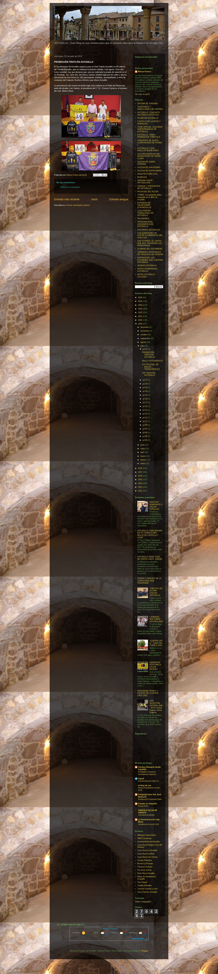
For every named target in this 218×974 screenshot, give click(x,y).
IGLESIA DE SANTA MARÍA (149, 171)
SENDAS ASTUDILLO (146, 265)
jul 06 (145, 432)
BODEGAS (142, 177)
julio (142, 346)
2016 (140, 476)
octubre (143, 334)
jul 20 (145, 391)
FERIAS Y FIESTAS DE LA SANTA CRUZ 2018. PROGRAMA (149, 580)
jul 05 (145, 436)
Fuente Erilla (143, 806)
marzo (143, 456)
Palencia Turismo (144, 867)
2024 (140, 305)
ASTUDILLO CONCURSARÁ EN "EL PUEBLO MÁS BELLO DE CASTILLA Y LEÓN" (149, 534)
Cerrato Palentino (144, 860)
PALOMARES (143, 218)
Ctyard (141, 778)
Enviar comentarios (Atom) (78, 205)
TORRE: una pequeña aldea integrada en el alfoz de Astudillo (149, 197)
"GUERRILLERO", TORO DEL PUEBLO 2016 (156, 643)
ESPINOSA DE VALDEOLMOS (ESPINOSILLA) (144, 205)
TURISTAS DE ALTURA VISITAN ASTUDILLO (155, 592)
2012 (140, 491)
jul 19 (145, 395)
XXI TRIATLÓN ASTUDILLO (148, 374)
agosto (143, 342)
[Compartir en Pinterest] (105, 175)
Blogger (145, 951)
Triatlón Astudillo (144, 885)
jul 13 (145, 414)
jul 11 (145, 421)
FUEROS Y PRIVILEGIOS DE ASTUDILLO (148, 187)
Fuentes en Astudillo (147, 804)
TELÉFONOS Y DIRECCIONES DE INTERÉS (150, 108)
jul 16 (145, 406)
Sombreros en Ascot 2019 (148, 824)
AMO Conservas (144, 838)
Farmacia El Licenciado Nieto (150, 799)
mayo (143, 448)
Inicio (94, 199)
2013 (140, 487)
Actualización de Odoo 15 (148, 781)
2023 (140, 309)
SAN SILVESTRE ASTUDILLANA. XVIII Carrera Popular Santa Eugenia (156, 706)
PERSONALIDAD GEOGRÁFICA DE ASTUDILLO (145, 224)
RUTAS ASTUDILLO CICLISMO (146, 275)
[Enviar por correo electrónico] (94, 175)
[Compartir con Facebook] (102, 175)
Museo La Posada (145, 863)
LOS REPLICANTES (146, 815)
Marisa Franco (144, 71)
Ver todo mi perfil (142, 94)
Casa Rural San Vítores (147, 857)
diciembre (144, 327)
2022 (140, 312)
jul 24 (145, 384)
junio (142, 445)
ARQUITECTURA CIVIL (147, 174)
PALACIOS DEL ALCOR (147, 191)
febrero (143, 460)
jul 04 (145, 440)
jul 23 (145, 387)
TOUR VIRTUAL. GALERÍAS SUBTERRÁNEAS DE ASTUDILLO (149, 129)
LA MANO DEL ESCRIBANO (149, 249)
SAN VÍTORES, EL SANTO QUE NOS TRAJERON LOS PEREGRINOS (149, 243)
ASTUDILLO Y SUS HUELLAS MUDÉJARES (148, 149)
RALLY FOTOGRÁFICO (152, 361)
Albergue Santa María (146, 835)
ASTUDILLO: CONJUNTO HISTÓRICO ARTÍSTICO (148, 113)
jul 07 (145, 429)
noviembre (145, 331)
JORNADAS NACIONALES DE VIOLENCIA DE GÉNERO (150, 253)
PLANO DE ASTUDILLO (147, 118)
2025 (140, 301)
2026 (140, 297)
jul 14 (145, 410)
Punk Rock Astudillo (146, 873)
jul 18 (145, 399)
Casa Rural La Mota (145, 854)
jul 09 (145, 425)
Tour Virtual (142, 882)
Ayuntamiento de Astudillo (148, 841)
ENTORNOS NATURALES (148, 230)
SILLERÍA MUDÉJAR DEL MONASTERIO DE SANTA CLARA (148, 156)
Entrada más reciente (66, 199)
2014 (140, 483)
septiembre (145, 338)
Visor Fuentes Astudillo (147, 892)
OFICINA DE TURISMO (147, 103)
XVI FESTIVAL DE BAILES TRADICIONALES (151, 366)
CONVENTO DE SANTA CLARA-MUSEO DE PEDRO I (149, 142)
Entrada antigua (118, 199)
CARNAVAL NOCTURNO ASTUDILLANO (156, 619)
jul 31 (145, 349)
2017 (140, 472)
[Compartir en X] (100, 175)
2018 (140, 468)
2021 (140, 316)
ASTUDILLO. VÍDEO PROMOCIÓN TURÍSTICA (148, 136)
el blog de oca (144, 785)
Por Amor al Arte (144, 870)
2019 (140, 324)
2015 (140, 479)
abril (142, 452)
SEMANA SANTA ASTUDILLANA (144, 181)
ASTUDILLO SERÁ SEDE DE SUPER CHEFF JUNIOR (149, 558)
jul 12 (145, 417)
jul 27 (145, 380)
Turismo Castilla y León (147, 889)
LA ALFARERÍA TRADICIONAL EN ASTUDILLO (145, 213)
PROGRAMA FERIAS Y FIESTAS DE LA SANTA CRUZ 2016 (147, 693)
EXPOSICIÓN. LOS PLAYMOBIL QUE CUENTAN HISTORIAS (150, 260)
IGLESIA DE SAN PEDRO (148, 167)
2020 (140, 320)
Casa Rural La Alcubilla (147, 850)
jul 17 (145, 402)
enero (143, 463)
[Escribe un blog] (97, 175)
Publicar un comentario (70, 187)
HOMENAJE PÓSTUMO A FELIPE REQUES (155, 665)
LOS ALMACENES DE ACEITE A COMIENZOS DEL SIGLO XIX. (150, 235)
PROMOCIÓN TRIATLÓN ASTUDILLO (148, 354)
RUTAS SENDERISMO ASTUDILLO (147, 270)
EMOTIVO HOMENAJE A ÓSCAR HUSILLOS (155, 505)
